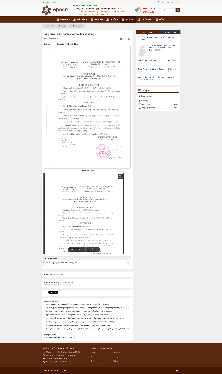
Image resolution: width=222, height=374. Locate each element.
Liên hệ (115, 357)
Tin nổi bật (147, 32)
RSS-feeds (116, 361)
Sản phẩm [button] (98, 19)
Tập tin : (61, 263)
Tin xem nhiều (170, 32)
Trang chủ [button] (64, 19)
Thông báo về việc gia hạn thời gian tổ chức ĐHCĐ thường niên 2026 (163, 46)
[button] (128, 263)
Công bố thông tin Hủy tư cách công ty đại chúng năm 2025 (152, 78)
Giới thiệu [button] (81, 19)
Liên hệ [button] (162, 19)
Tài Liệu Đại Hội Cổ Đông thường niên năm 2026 (152, 38)
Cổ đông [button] (128, 19)
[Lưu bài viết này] (129, 39)
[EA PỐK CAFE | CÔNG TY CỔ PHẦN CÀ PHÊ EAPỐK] (55, 10)
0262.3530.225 (50, 2)
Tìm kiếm (94, 361)
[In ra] (125, 39)
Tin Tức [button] (113, 19)
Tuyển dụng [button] (146, 19)
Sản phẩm (116, 353)
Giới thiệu (94, 353)
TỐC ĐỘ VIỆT (62, 370)
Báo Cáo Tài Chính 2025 (147, 61)
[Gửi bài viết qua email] (121, 39)
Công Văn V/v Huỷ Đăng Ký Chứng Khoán (151, 70)
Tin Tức (93, 357)
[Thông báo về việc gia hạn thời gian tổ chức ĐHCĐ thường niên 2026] (142, 50)
